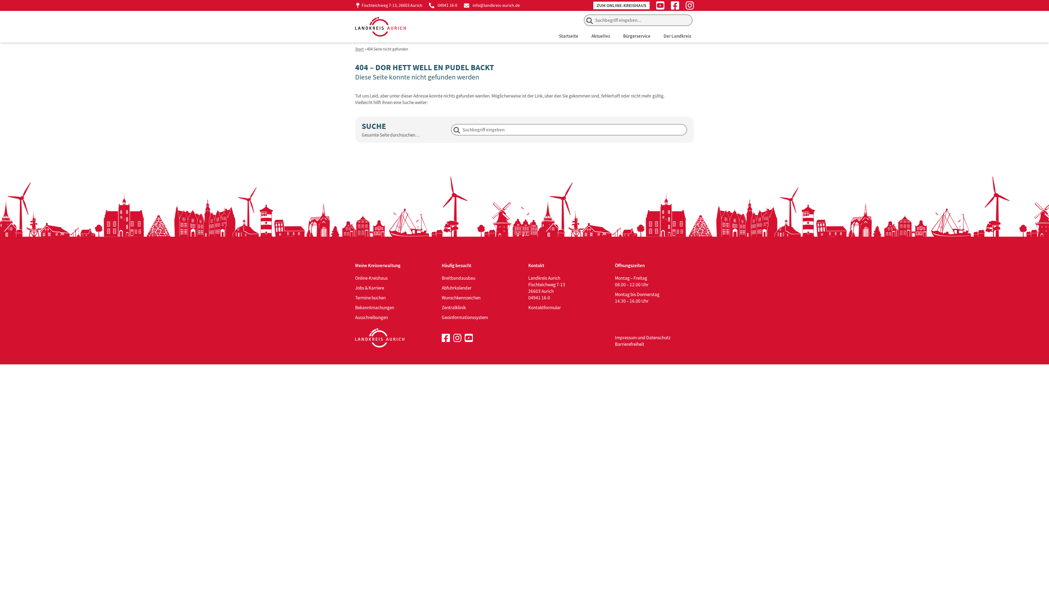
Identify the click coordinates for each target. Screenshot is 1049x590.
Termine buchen (370, 298)
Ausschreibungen (371, 317)
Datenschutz (658, 338)
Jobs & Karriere (369, 288)
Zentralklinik (454, 308)
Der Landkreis (677, 36)
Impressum (626, 338)
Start (359, 49)
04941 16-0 (447, 5)
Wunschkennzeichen (461, 298)
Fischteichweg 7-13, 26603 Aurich (392, 5)
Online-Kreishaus (371, 278)
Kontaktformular (544, 308)
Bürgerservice (636, 36)
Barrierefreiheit (629, 344)
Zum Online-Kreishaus (621, 5)
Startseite (568, 36)
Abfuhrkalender (457, 288)
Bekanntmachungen (374, 308)
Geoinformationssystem (465, 317)
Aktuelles (600, 36)
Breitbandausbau (458, 278)
